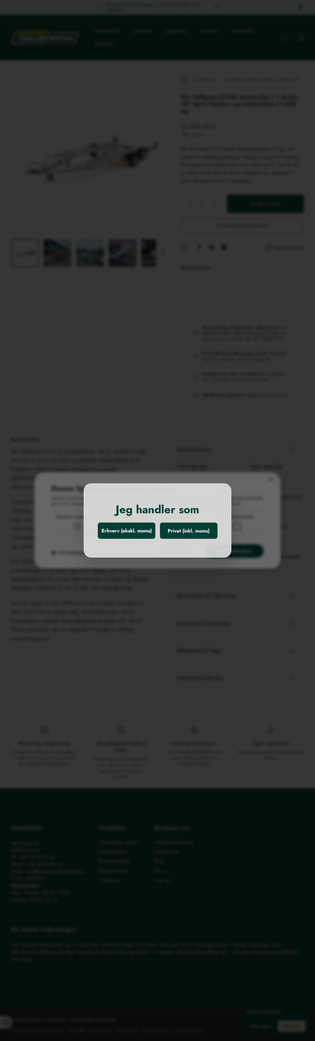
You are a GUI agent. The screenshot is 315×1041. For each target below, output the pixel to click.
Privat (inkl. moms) (188, 530)
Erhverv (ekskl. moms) (127, 530)
